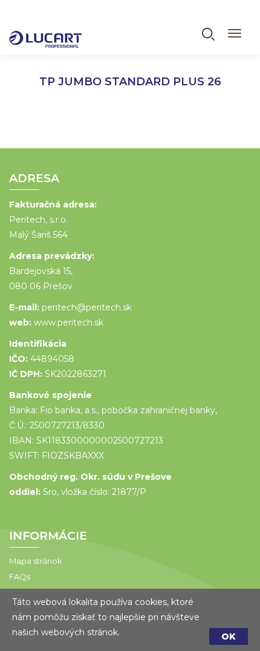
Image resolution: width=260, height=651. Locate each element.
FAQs (19, 576)
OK (228, 636)
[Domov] (45, 31)
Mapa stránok (35, 561)
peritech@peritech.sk (87, 307)
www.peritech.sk (68, 322)
